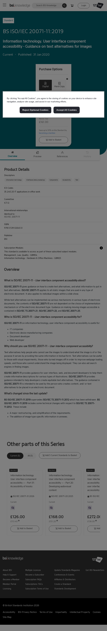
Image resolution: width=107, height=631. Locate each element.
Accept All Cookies (66, 110)
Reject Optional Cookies (35, 110)
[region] (53, 104)
